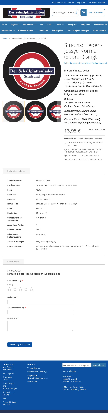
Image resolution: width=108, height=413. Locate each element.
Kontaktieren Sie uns (8, 393)
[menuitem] (4, 24)
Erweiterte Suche (7, 378)
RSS (4, 398)
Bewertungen (13, 261)
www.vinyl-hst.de (78, 389)
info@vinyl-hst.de (76, 387)
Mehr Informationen (16, 171)
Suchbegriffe (8, 373)
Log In (80, 2)
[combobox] (65, 12)
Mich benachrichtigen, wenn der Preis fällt (85, 143)
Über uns (31, 364)
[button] (36, 111)
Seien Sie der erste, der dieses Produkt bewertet (85, 63)
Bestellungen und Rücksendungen (10, 386)
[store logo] (26, 13)
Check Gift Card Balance (9, 403)
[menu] (54, 27)
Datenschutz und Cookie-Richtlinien (8, 367)
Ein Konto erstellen (97, 2)
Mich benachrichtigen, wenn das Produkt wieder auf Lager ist (84, 150)
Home (5, 38)
